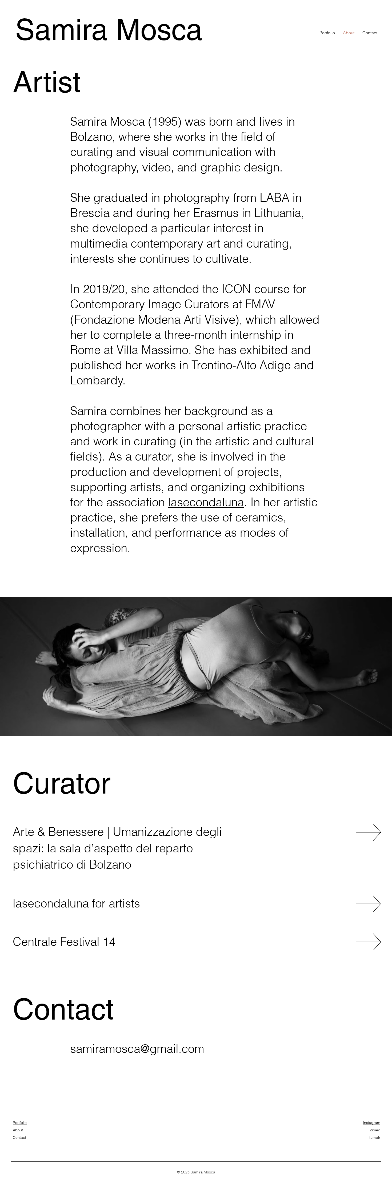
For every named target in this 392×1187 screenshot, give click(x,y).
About (18, 1130)
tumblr (374, 1137)
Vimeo (375, 1130)
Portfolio (20, 1122)
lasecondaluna (206, 502)
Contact (19, 1137)
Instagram (371, 1122)
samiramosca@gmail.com (137, 1048)
